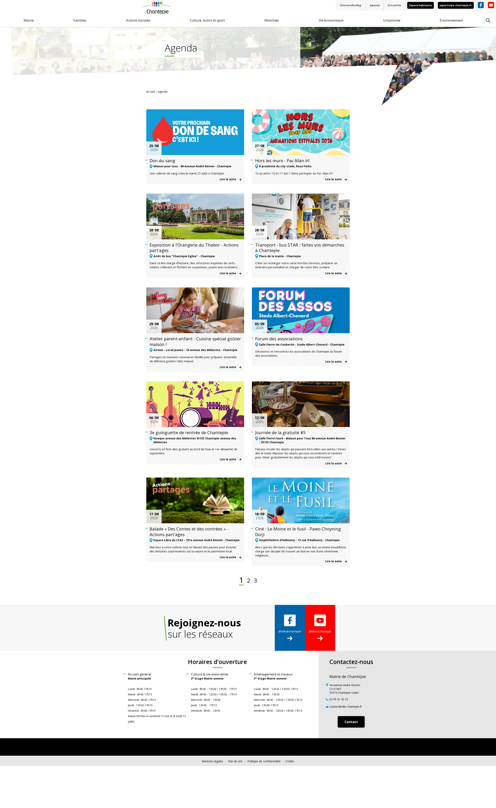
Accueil (150, 91)
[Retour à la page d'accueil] (157, 13)
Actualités (394, 5)
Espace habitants (420, 5)
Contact (351, 721)
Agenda (375, 5)
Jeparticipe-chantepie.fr (456, 5)
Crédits (289, 761)
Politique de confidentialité (264, 761)
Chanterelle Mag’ (351, 5)
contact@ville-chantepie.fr (345, 706)
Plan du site (235, 761)
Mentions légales (212, 761)
